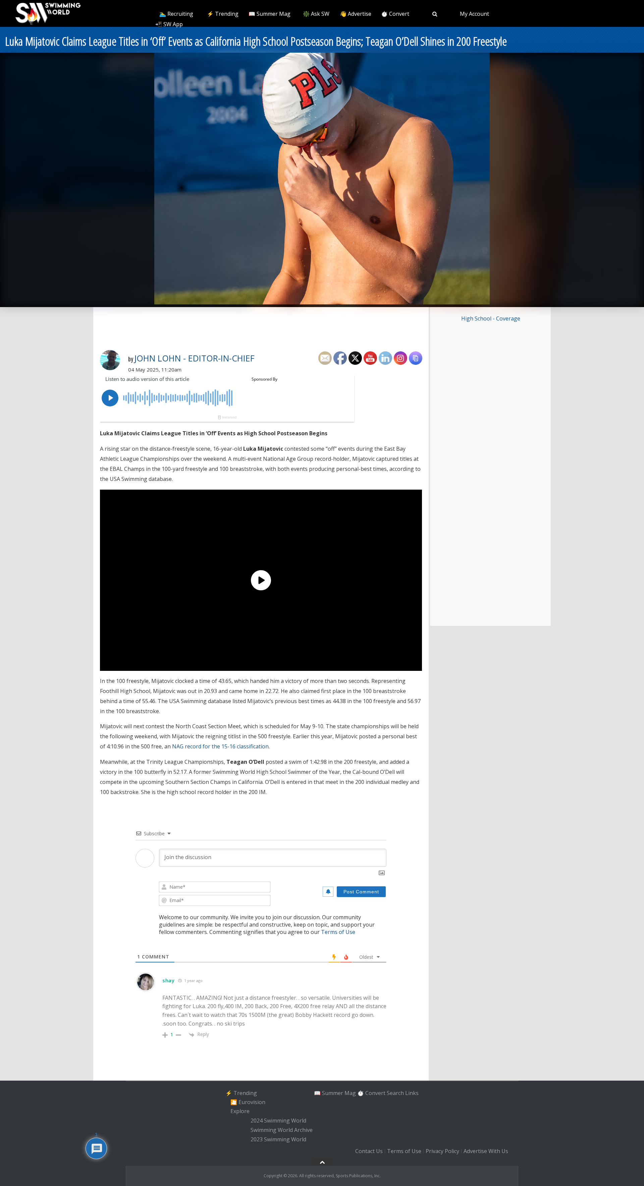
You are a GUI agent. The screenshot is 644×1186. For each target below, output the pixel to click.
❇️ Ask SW (316, 13)
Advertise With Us (486, 1151)
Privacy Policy (442, 1151)
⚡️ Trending (222, 13)
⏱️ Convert (395, 13)
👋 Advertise (355, 13)
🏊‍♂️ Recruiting (176, 13)
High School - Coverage (490, 318)
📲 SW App (169, 24)
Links (412, 1092)
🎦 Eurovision (247, 1102)
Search (395, 1092)
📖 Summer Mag (269, 13)
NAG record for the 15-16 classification (220, 746)
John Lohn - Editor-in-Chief (194, 358)
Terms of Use (338, 932)
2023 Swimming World (278, 1139)
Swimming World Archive (282, 1130)
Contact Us (369, 1151)
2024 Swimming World (278, 1120)
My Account (474, 13)
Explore (240, 1111)
